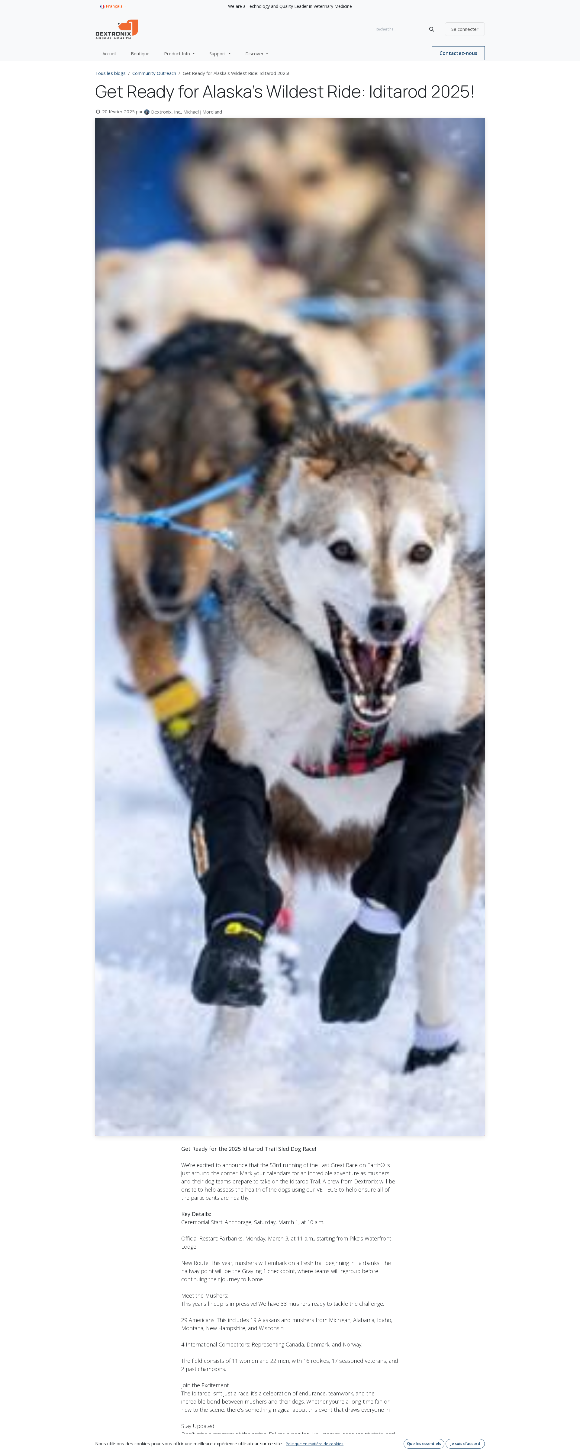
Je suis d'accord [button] (465, 1443)
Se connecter (464, 29)
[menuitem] (109, 53)
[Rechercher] (431, 29)
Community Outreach (154, 73)
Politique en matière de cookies (314, 1443)
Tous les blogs (110, 73)
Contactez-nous (458, 53)
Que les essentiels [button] (424, 1443)
